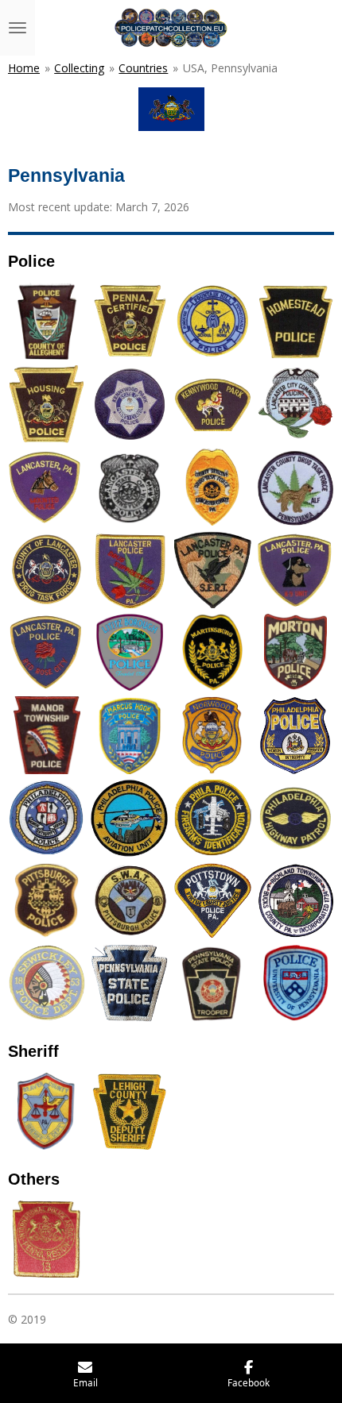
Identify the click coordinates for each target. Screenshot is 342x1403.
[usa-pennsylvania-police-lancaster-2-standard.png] (129, 486)
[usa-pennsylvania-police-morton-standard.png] (295, 652)
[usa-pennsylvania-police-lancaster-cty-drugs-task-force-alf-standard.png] (295, 486)
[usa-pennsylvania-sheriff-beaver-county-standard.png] (47, 1111)
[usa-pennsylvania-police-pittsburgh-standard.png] (47, 900)
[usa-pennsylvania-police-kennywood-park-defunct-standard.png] (129, 404)
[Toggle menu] (17, 28)
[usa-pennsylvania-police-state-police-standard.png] (129, 983)
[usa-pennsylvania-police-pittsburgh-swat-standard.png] (129, 900)
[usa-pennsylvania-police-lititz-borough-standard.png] (129, 652)
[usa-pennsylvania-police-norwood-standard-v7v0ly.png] (212, 735)
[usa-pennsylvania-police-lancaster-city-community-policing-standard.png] (295, 404)
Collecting (79, 67)
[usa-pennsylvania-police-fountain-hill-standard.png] (212, 321)
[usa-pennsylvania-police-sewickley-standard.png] (47, 983)
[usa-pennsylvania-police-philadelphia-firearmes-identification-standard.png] (212, 818)
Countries (143, 67)
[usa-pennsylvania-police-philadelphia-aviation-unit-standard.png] (129, 818)
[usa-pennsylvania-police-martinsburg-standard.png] (212, 652)
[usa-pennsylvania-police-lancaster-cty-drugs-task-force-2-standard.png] (212, 486)
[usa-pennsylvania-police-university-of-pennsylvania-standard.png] (295, 983)
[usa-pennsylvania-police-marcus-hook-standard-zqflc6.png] (129, 735)
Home (24, 67)
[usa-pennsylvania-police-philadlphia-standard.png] (47, 818)
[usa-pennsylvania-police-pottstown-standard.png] (212, 900)
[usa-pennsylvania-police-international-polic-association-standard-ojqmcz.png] (47, 1239)
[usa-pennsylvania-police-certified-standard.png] (129, 321)
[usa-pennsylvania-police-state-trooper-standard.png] (212, 983)
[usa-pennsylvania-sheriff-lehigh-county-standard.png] (129, 1111)
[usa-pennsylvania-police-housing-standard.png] (47, 404)
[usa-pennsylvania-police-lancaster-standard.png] (47, 652)
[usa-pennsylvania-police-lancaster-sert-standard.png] (212, 569)
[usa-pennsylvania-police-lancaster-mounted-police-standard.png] (47, 486)
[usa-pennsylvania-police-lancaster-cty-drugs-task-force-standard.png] (47, 569)
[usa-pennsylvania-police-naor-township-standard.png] (47, 735)
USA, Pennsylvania (230, 67)
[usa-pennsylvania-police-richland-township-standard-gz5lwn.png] (295, 900)
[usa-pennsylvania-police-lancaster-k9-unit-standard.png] (295, 569)
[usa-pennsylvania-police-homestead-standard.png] (295, 321)
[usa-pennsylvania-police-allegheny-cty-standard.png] (47, 321)
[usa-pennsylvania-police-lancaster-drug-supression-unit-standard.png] (129, 569)
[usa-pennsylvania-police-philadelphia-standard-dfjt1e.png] (295, 735)
